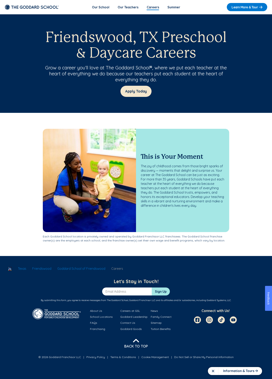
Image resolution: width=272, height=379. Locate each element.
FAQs (93, 323)
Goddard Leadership (134, 317)
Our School (100, 7)
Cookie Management (155, 357)
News (154, 311)
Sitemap (156, 323)
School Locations (101, 317)
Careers (153, 7)
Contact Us (127, 323)
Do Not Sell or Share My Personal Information (204, 357)
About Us (96, 311)
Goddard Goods (131, 329)
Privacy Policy (95, 357)
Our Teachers (128, 7)
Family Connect (161, 317)
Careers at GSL (130, 311)
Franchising (97, 329)
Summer (173, 7)
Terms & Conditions (123, 357)
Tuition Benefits (161, 329)
